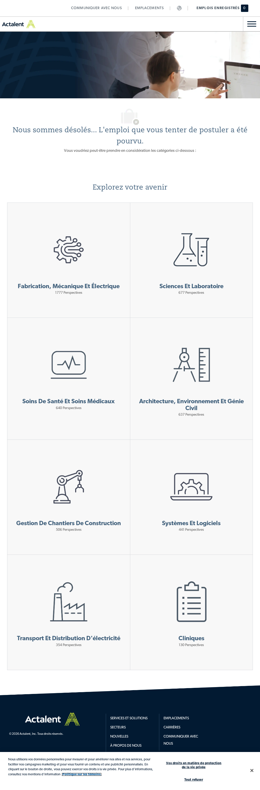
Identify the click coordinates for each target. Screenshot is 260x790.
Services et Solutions (129, 718)
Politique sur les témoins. (82, 774)
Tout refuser (193, 779)
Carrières (172, 727)
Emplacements (176, 718)
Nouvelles (119, 737)
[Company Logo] (56, 719)
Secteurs (118, 727)
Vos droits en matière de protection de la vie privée (194, 765)
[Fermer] (251, 770)
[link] (96, 8)
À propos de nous (125, 746)
